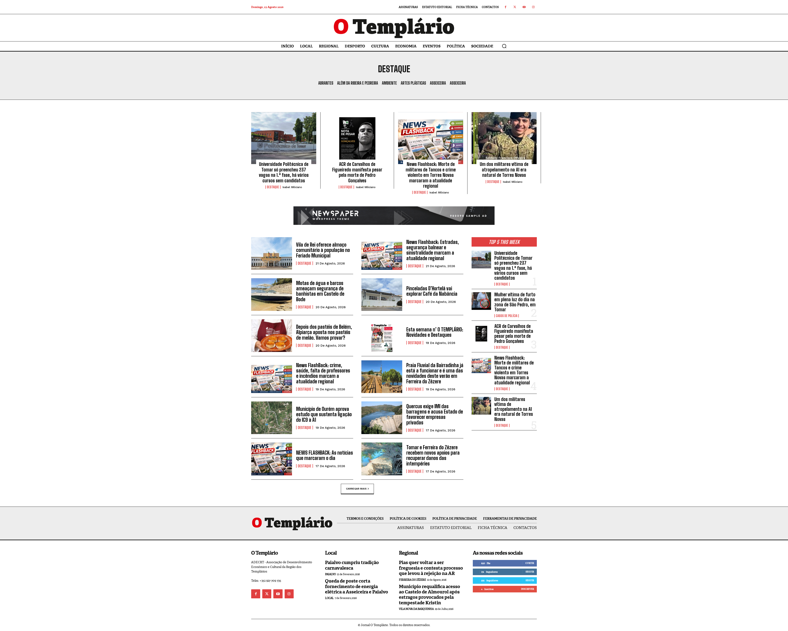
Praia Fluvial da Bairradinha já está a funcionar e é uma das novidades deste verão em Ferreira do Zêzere (434, 373)
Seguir (530, 571)
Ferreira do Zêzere (412, 580)
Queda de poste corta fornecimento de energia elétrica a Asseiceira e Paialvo (356, 586)
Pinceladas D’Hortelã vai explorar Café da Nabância (431, 291)
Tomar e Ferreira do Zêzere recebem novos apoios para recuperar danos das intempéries (433, 455)
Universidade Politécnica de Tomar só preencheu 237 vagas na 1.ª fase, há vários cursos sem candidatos (284, 172)
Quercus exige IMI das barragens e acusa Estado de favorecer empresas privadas (434, 414)
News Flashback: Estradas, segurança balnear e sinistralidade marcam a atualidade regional (432, 250)
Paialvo (330, 574)
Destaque (273, 187)
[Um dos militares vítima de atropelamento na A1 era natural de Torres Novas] (504, 138)
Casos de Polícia (506, 315)
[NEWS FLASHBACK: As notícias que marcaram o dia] (271, 459)
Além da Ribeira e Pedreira (357, 82)
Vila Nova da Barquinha (416, 609)
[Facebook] (505, 7)
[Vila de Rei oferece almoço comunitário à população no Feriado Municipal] (271, 253)
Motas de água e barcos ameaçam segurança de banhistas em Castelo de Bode (320, 291)
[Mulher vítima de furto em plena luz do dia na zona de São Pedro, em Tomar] (481, 301)
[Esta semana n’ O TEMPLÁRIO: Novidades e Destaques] (381, 335)
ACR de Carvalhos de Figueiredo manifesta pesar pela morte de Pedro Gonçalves (357, 172)
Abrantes (325, 82)
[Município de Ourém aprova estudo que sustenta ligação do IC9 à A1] (271, 417)
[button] (504, 46)
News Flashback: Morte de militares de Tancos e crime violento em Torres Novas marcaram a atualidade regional (431, 175)
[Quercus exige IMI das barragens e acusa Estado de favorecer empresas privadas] (381, 417)
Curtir (529, 563)
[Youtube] (524, 7)
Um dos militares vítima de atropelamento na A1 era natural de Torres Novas (504, 169)
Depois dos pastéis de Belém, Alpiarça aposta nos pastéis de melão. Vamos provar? (324, 332)
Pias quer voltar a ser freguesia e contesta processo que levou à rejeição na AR (431, 568)
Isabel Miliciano (292, 187)
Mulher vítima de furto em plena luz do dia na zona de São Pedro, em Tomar (515, 302)
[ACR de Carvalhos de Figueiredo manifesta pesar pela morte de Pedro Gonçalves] (357, 138)
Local (329, 598)
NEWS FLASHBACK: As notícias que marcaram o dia (324, 455)
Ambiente (389, 82)
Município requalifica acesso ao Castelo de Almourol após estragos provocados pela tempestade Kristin (429, 595)
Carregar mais (356, 488)
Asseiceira (438, 82)
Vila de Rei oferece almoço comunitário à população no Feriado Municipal (323, 250)
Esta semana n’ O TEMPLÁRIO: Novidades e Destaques (434, 332)
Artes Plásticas (413, 82)
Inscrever (527, 588)
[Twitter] (514, 7)
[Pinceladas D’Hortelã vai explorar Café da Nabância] (381, 294)
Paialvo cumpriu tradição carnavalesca (352, 565)
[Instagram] (533, 7)
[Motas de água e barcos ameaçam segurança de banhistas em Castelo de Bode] (271, 294)
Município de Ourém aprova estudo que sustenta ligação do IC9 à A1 (324, 414)
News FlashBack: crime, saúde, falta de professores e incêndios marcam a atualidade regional (323, 373)
